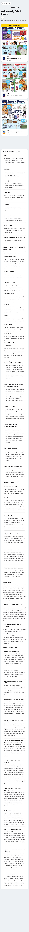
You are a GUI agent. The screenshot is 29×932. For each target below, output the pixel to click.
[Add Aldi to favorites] (2, 17)
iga (17, 493)
